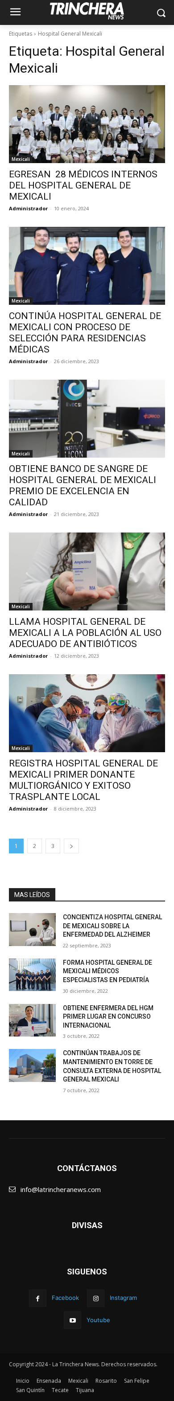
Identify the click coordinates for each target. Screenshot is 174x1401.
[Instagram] (95, 1298)
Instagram (123, 1297)
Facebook (65, 1297)
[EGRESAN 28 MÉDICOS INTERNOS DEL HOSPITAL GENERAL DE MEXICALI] (87, 124)
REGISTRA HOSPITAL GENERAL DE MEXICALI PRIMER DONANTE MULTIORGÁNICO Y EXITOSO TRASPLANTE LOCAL (83, 780)
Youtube (98, 1319)
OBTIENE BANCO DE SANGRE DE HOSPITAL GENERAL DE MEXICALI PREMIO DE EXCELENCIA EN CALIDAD (82, 485)
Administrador (28, 208)
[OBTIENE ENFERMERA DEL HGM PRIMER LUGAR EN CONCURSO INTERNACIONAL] (32, 1020)
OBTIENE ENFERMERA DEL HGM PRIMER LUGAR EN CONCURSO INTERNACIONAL (108, 1016)
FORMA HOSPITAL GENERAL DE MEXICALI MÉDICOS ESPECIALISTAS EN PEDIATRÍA (107, 971)
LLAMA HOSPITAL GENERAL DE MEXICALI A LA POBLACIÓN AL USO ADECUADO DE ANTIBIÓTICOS (85, 632)
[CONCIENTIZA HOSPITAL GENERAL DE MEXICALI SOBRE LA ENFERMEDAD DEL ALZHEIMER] (32, 929)
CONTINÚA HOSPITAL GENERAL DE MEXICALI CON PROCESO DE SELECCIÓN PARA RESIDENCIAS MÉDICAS (85, 333)
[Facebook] (37, 1298)
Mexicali (21, 159)
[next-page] (71, 846)
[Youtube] (72, 1320)
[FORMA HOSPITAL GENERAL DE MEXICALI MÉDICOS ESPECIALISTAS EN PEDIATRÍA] (32, 975)
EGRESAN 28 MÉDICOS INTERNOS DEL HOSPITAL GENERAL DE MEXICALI (83, 185)
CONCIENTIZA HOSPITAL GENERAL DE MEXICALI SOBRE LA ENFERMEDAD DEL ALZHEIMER (112, 926)
